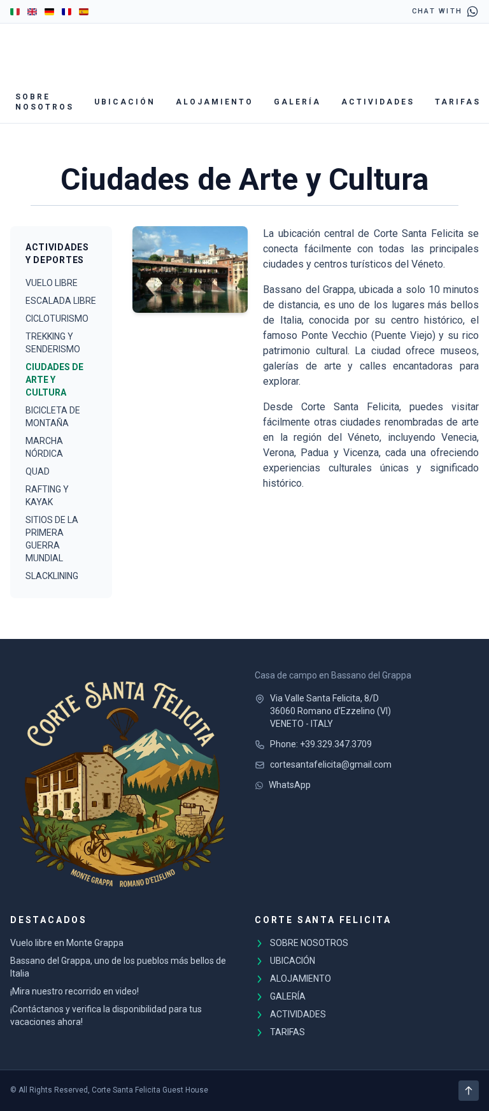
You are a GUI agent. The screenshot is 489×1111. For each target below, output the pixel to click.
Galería (297, 101)
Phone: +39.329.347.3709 (321, 744)
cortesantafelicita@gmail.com (331, 764)
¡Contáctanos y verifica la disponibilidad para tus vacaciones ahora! (106, 1015)
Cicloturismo (57, 318)
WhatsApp (290, 785)
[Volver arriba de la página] (468, 1090)
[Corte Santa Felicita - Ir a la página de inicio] (122, 782)
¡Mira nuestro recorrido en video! (74, 991)
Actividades (378, 101)
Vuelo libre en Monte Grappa (67, 943)
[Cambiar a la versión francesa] (66, 11)
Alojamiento (214, 101)
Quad (37, 471)
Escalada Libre (60, 301)
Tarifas (458, 101)
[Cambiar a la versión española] (84, 11)
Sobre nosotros (44, 101)
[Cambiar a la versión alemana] (49, 11)
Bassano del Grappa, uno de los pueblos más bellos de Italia (118, 967)
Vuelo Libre (51, 283)
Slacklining (51, 576)
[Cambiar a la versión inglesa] (32, 11)
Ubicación (124, 101)
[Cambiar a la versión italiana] (15, 11)
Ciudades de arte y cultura (54, 380)
